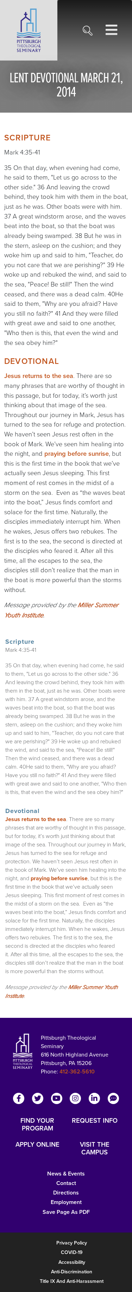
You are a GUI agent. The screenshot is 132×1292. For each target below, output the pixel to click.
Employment (66, 1202)
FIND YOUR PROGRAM (37, 1124)
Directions (66, 1192)
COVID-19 (71, 1252)
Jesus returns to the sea (38, 375)
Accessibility (71, 1262)
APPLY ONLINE (37, 1145)
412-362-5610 (77, 1071)
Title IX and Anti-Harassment (71, 1281)
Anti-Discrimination (71, 1271)
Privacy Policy (71, 1243)
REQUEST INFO (95, 1121)
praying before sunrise (76, 453)
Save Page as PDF (66, 1212)
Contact (66, 1183)
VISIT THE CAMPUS (94, 1148)
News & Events (66, 1173)
